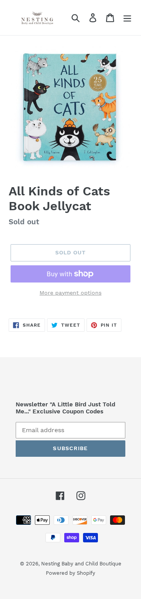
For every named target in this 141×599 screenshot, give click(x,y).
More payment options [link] (70, 293)
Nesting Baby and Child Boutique (81, 564)
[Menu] (127, 18)
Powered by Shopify (70, 573)
